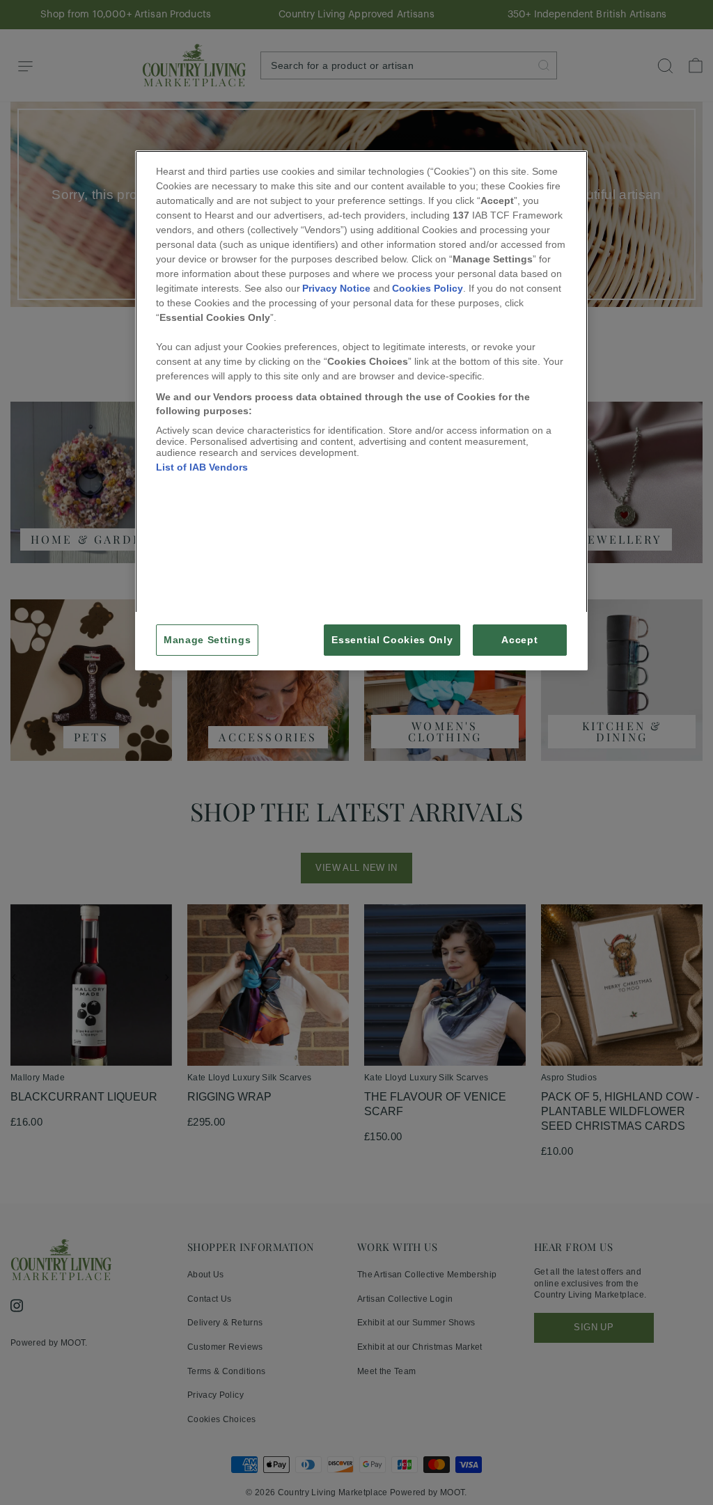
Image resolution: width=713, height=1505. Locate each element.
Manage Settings (207, 640)
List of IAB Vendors (202, 467)
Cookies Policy (427, 288)
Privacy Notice (336, 288)
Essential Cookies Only (392, 640)
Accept (519, 640)
